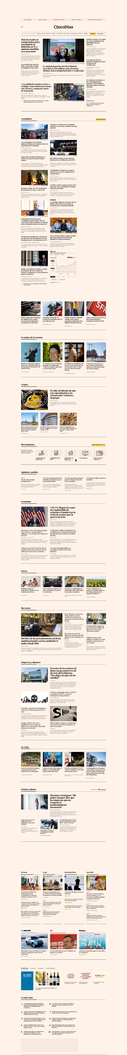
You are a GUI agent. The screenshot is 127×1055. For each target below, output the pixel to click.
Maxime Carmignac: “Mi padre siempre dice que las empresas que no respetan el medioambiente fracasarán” (63, 801)
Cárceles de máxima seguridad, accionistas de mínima (74, 900)
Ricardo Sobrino (89, 67)
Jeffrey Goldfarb (68, 902)
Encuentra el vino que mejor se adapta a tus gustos (71, 983)
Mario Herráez (24, 956)
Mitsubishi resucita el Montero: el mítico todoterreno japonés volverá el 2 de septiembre (33, 952)
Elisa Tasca (52, 207)
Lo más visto (27, 997)
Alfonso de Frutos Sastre (91, 900)
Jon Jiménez (52, 680)
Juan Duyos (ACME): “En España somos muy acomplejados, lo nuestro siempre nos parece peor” (29, 894)
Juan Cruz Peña (89, 46)
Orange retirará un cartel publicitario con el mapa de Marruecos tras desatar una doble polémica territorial (33, 725)
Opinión (80, 33)
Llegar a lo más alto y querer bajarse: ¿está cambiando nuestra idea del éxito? (52, 770)
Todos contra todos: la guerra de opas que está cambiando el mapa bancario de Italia (63, 186)
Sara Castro (89, 778)
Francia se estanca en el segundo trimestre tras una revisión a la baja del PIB (63, 126)
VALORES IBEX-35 (54, 279)
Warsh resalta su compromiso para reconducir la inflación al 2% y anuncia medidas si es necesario (30, 46)
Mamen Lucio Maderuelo (26, 713)
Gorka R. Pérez (89, 89)
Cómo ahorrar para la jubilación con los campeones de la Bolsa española (28, 822)
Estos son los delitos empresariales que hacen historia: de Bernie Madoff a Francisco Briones (63, 237)
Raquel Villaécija (54, 130)
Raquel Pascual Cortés (26, 93)
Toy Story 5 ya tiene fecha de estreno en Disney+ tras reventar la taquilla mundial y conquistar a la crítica (95, 896)
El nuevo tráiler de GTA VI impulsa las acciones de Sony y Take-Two (34, 189)
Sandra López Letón (25, 774)
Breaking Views (70, 872)
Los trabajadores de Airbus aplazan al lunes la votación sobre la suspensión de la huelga (34, 144)
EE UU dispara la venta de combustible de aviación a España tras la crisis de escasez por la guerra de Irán (62, 512)
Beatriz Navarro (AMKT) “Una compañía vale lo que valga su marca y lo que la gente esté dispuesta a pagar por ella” (30, 904)
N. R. (87, 633)
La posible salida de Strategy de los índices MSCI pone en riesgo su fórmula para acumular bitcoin (63, 204)
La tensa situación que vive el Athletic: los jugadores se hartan (62, 951)
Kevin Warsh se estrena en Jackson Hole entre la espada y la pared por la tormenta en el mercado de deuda (74, 617)
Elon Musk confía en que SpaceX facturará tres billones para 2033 (62, 159)
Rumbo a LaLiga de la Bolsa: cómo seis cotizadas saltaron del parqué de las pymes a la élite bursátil (30, 366)
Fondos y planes (66, 33)
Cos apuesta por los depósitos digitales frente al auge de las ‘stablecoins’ (95, 62)
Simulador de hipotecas (69, 459)
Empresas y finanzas (41, 33)
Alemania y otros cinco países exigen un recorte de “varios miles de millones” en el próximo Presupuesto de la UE (34, 532)
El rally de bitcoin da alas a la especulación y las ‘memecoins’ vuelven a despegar (63, 394)
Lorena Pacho (53, 190)
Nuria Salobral (68, 623)
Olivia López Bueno (75, 774)
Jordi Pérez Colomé (47, 372)
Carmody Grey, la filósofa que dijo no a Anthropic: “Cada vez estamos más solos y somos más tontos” (52, 366)
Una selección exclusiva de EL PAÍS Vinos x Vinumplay (46, 989)
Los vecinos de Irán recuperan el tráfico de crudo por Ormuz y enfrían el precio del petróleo (63, 1005)
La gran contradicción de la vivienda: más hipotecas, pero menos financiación (52, 480)
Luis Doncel (23, 54)
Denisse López (53, 176)
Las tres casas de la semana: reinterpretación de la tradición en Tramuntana (30, 770)
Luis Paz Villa (45, 595)
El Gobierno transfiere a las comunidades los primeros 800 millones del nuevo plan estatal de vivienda (95, 84)
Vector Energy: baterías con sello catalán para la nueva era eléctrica (52, 590)
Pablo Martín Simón (25, 242)
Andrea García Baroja (25, 917)
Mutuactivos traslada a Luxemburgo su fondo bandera (47, 832)
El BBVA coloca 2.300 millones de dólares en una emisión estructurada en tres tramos (95, 640)
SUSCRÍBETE (92, 33)
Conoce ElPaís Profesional (98, 445)
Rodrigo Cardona (24, 148)
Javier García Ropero (54, 697)
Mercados (48, 33)
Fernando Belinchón (25, 276)
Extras (24, 571)
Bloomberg (52, 728)
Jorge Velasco (46, 907)
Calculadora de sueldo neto (40, 459)
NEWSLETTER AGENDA (100, 119)
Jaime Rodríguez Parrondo (70, 595)
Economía (53, 33)
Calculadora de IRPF (55, 459)
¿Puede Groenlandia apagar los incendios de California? (92, 951)
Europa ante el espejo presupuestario (28, 480)
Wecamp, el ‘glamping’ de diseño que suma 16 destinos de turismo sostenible (74, 590)
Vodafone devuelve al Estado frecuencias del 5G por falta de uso (52, 319)
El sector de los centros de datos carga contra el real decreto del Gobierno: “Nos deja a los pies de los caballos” (63, 673)
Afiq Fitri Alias (68, 909)
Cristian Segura (24, 537)
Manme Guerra (24, 899)
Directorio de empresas (98, 459)
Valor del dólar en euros (93, 19)
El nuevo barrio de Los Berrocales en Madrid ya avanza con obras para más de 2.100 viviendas (95, 366)
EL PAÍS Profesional (50, 968)
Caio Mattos (23, 192)
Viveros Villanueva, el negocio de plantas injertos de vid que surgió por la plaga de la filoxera (95, 591)
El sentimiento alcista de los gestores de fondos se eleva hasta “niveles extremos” (68, 822)
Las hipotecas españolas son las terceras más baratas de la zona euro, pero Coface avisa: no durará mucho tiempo (74, 367)
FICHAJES (44, 910)
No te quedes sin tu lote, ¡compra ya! (99, 983)
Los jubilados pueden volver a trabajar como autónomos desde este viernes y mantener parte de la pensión (36, 87)
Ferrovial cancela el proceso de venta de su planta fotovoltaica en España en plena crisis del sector (63, 1026)
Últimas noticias (74, 33)
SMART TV (88, 892)
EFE (87, 644)
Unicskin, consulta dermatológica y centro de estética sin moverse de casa (33, 710)
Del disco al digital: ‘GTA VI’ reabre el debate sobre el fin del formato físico (74, 770)
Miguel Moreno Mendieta (45, 835)
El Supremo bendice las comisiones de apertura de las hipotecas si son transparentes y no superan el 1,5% (34, 238)
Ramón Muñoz (46, 324)
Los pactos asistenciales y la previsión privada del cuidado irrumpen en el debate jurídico (52, 893)
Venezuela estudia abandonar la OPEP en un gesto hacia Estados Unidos (33, 158)
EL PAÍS (84, 33)
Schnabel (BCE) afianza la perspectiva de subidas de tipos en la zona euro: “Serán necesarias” (95, 628)
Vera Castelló (24, 595)
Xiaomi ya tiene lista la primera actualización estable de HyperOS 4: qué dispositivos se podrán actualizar (64, 1020)
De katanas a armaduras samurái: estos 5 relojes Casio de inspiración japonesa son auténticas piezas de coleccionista (34, 1020)
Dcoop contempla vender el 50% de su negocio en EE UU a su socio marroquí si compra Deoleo (63, 694)
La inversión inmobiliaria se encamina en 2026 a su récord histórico (60, 549)
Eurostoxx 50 (74, 19)
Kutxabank (102, 789)
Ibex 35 (25, 19)
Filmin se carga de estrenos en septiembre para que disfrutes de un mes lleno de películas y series (96, 917)
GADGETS (88, 904)
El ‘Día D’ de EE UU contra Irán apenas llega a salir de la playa (73, 906)
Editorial (23, 478)
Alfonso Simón (46, 73)
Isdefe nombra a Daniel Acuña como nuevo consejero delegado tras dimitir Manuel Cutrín (74, 320)
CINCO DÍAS (67, 326)
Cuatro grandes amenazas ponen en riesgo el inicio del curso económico (74, 480)
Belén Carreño (68, 490)
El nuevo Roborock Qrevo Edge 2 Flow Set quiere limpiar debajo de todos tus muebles (95, 907)
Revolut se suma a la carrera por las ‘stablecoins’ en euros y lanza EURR (48, 428)
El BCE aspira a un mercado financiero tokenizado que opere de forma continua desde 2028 (29, 429)
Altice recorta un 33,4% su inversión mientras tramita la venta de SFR (96, 319)
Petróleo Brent (57, 19)
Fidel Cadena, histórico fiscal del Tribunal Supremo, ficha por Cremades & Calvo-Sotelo (51, 913)
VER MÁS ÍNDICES (62, 279)
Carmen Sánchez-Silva (54, 241)
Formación (33, 968)
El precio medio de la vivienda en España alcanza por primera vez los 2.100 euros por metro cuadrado (33, 549)
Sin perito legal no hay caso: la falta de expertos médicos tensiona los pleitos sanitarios (52, 904)
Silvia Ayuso (30, 537)
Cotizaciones (59, 33)
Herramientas (28, 444)
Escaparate (40, 968)
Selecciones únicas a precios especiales (83, 983)
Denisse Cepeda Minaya (91, 597)
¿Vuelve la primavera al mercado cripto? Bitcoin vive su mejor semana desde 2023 (68, 429)
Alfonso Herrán (53, 954)
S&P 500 (40, 19)
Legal (45, 872)
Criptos (24, 384)
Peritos (44, 900)
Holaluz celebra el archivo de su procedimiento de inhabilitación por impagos (96, 42)
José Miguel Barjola (47, 916)
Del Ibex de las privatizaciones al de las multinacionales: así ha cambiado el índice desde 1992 (41, 641)
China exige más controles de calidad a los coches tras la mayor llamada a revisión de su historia (31, 320)
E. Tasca (22, 433)
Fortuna (24, 872)
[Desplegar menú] (22, 26)
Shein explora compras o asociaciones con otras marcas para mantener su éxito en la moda (63, 724)
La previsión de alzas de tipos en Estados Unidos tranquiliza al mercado (30, 66)
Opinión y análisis (29, 472)
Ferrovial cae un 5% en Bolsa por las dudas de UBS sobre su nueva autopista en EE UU (74, 636)
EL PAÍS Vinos (24, 968)
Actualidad (26, 119)
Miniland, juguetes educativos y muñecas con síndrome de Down (30, 590)
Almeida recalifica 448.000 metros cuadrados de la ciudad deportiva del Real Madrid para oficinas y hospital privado (63, 532)
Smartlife (89, 872)
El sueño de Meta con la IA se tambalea (96, 479)
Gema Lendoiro (46, 774)
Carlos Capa (45, 897)
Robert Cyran (89, 488)
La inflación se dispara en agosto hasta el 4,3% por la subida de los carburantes (62, 172)
